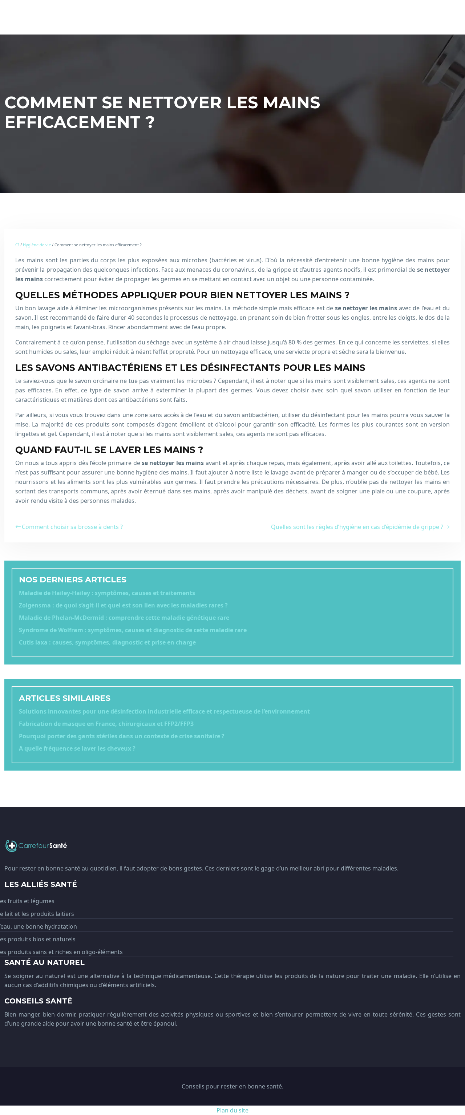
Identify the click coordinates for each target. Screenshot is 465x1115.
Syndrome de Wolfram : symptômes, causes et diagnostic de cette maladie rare (133, 630)
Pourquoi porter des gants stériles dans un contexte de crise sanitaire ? (122, 736)
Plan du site (232, 1110)
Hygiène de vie (37, 244)
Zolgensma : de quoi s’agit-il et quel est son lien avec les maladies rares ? (123, 605)
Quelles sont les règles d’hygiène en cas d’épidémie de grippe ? (357, 527)
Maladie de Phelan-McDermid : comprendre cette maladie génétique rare (124, 618)
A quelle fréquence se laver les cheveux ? (77, 748)
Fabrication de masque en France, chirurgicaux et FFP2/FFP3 (106, 724)
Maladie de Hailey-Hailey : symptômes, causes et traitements (107, 593)
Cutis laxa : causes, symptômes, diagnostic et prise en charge (107, 642)
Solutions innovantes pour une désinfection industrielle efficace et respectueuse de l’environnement (164, 711)
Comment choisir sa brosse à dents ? (72, 527)
